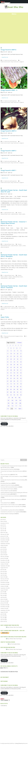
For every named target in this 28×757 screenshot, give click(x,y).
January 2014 (3, 603)
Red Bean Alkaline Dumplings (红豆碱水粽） (10, 513)
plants (23, 214)
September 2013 (4, 610)
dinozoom (25, 743)
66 (20, 378)
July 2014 (2, 591)
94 (14, 395)
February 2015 (4, 578)
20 (17, 353)
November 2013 (4, 606)
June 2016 (3, 549)
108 (20, 403)
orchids (24, 245)
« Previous (19, 342)
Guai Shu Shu (15, 7)
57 (7, 375)
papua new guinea (5, 247)
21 (20, 353)
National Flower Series (5, 214)
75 (17, 383)
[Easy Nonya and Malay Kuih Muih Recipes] (14, 638)
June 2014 (3, 593)
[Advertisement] (14, 29)
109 (8, 406)
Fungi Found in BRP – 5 (9, 90)
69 (14, 381)
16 (20, 350)
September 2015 (4, 565)
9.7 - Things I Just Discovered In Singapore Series (12, 336)
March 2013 (3, 621)
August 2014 (3, 590)
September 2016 (4, 543)
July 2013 (2, 614)
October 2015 (3, 564)
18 (11, 353)
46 (20, 367)
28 (11, 359)
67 (7, 381)
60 (17, 375)
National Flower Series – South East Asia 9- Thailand (14, 286)
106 (12, 403)
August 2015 (3, 567)
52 (7, 373)
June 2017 (3, 527)
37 (7, 364)
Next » (20, 408)
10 (16, 348)
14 (14, 350)
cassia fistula (21, 306)
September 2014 (4, 588)
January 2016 (3, 558)
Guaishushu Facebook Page (9, 671)
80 (17, 386)
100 (19, 397)
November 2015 (4, 562)
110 (12, 406)
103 (16, 400)
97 (9, 397)
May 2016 (3, 551)
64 (14, 378)
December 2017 (4, 523)
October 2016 (3, 541)
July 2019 (2, 519)
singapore (21, 61)
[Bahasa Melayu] (3, 698)
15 (17, 350)
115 (15, 408)
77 (7, 386)
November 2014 (4, 584)
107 (16, 403)
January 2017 (3, 536)
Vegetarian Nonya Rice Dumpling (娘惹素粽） (10, 485)
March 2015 (3, 577)
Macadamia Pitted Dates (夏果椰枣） (8, 483)
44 (14, 367)
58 (11, 375)
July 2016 (2, 547)
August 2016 (3, 545)
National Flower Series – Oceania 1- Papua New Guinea (14, 222)
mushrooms (16, 61)
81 (20, 386)
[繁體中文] (2, 698)
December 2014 (4, 582)
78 (11, 386)
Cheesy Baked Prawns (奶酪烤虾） (8, 502)
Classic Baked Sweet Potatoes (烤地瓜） (9, 488)
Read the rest (5, 57)
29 (14, 359)
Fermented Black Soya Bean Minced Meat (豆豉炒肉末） (13, 510)
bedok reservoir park (5, 61)
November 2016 (4, 540)
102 (12, 400)
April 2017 (3, 530)
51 (20, 370)
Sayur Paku (5, 317)
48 (11, 370)
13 (26, 336)
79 (14, 386)
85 (17, 389)
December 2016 (4, 538)
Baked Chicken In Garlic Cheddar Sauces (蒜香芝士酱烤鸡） (13, 504)
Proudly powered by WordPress (7, 743)
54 (14, 373)
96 (20, 395)
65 (17, 378)
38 (11, 364)
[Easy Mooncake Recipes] (14, 649)
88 (11, 392)
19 (14, 353)
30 (17, 359)
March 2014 (3, 599)
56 (20, 373)
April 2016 (3, 552)
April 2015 (3, 575)
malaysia (10, 276)
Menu (14, 14)
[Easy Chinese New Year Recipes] (14, 627)
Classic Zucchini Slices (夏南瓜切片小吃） (9, 474)
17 (7, 353)
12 (7, 350)
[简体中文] (1, 698)
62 (7, 378)
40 (17, 364)
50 (17, 370)
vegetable (6, 337)
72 (7, 383)
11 (20, 348)
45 (17, 367)
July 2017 (2, 525)
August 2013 (3, 612)
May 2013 (3, 617)
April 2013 (3, 619)
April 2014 (3, 597)
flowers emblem (4, 276)
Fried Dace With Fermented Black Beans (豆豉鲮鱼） (12, 487)
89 (14, 392)
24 (14, 356)
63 (11, 378)
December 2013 (4, 604)
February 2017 (4, 534)
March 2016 (3, 554)
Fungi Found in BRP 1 (8, 170)
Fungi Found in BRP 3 (8, 151)
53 (11, 373)
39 (14, 364)
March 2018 (3, 521)
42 (7, 367)
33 (11, 362)
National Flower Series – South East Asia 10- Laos (14, 191)
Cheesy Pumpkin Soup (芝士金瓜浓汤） (9, 490)
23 (11, 356)
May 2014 (3, 595)
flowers (19, 212)
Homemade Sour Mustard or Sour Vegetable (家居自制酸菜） (14, 511)
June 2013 (3, 616)
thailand (2, 309)
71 (20, 381)
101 (8, 400)
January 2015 (3, 580)
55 (17, 373)
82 (7, 389)
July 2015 (2, 569)
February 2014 (4, 601)
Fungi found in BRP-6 (8, 50)
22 (7, 356)
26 (20, 356)
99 (15, 397)
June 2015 (3, 571)
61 (20, 375)
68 (11, 381)
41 (20, 364)
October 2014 (3, 586)
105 (8, 403)
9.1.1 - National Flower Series (8, 212)
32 (7, 362)
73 (11, 383)
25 (17, 356)
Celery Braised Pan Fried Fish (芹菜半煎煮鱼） (10, 469)
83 (11, 389)
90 (17, 392)
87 (7, 392)
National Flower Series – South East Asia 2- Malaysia (14, 255)
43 (11, 367)
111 (16, 406)
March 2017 (3, 532)
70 (17, 381)
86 (20, 389)
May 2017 (3, 528)
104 (20, 400)
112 (20, 406)
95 (17, 395)
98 (12, 397)
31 (20, 359)
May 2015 (3, 573)
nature (20, 214)
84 (14, 389)
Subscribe (4, 424)
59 (14, 375)
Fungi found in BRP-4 (8, 131)
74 (14, 383)
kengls (10, 51)
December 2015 (4, 560)
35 (17, 362)
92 (7, 395)
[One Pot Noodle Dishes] (14, 644)
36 (20, 362)
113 (8, 408)
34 (14, 362)
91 (20, 392)
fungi (12, 61)
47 (7, 370)
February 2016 (4, 556)
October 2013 (3, 608)
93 (11, 395)
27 (7, 359)
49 (14, 370)
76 (20, 383)
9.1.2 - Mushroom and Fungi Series (9, 60)
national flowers (14, 214)
